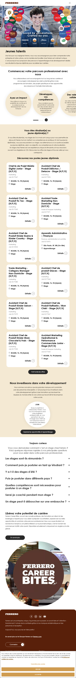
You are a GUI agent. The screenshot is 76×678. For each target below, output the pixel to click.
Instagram (35, 616)
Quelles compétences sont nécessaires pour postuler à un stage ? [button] (33, 487)
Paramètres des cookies (38, 664)
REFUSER (38, 669)
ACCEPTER (38, 674)
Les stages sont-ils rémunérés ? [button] (24, 458)
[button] (29, 119)
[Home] (11, 3)
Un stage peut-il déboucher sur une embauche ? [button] (35, 501)
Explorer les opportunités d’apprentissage (38, 432)
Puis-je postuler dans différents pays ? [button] (28, 478)
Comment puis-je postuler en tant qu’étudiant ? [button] (34, 465)
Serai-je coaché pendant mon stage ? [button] (29, 494)
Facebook (31, 616)
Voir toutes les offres (38, 372)
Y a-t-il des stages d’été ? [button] (21, 471)
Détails (28, 189)
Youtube (44, 616)
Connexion (14, 644)
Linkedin (40, 616)
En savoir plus (15, 537)
